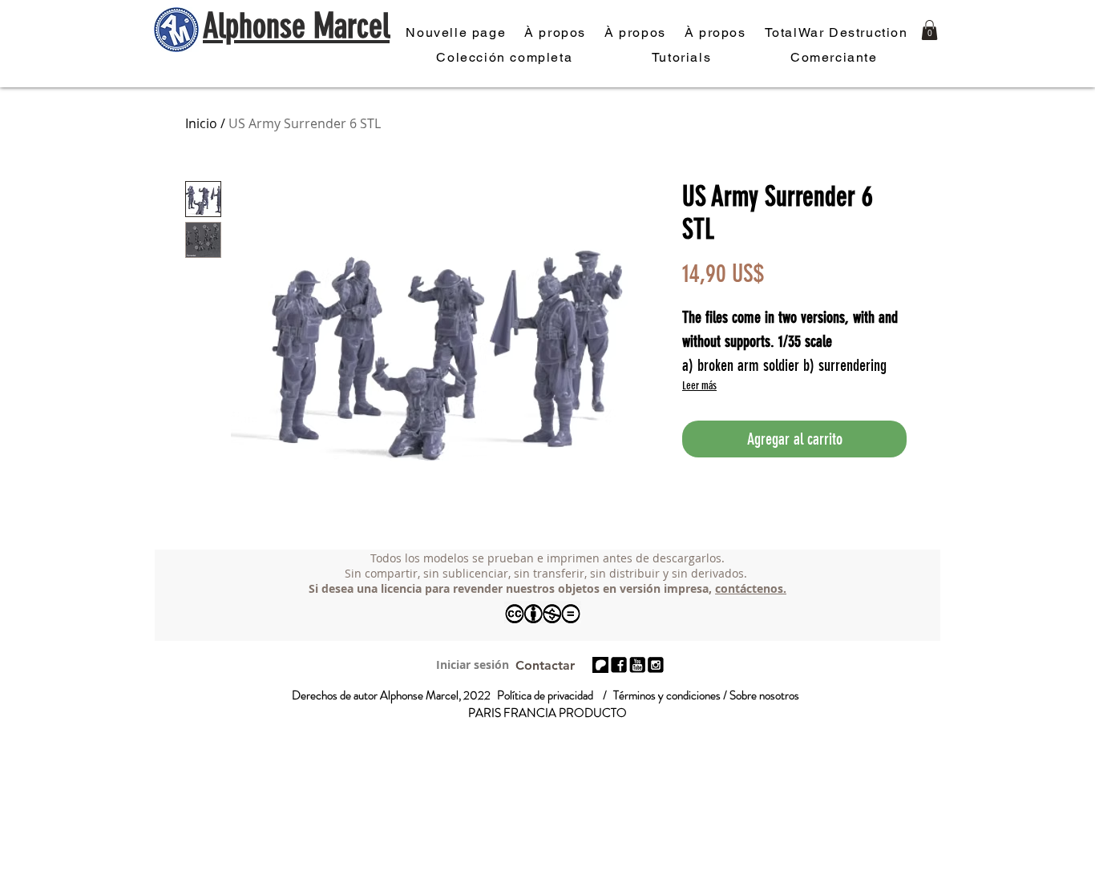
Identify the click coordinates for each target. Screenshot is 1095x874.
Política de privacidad (545, 695)
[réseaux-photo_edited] (619, 665)
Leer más (699, 386)
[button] (929, 30)
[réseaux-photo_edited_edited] (656, 665)
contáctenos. (750, 588)
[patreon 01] (600, 665)
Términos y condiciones (667, 695)
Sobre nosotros (764, 695)
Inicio (201, 123)
